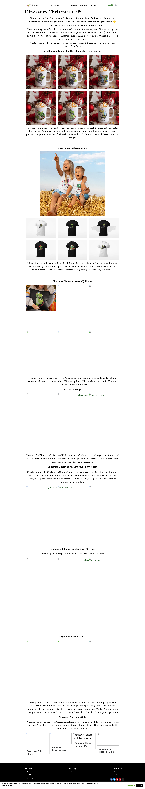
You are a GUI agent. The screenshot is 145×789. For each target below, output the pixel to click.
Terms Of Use (27, 775)
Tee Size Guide (72, 775)
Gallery (28, 772)
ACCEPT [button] (139, 785)
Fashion (56, 5)
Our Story (28, 769)
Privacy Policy (27, 778)
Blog (117, 775)
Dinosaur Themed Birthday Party (84, 744)
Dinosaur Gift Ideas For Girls (106, 750)
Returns (72, 772)
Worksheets (74, 5)
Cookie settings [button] (130, 785)
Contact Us (117, 769)
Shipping (72, 769)
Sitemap (117, 772)
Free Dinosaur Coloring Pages (88, 5)
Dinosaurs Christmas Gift (58, 749)
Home (50, 5)
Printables (72, 778)
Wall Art (64, 5)
